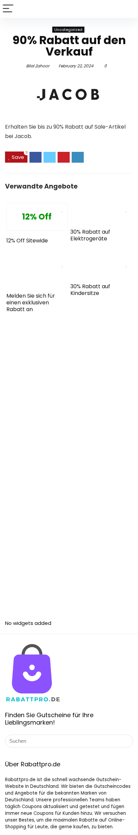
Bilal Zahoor (37, 66)
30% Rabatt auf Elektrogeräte (90, 235)
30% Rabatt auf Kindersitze (90, 289)
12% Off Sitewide (27, 240)
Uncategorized (68, 29)
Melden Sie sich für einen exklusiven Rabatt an (30, 302)
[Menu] (8, 9)
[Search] (128, 9)
